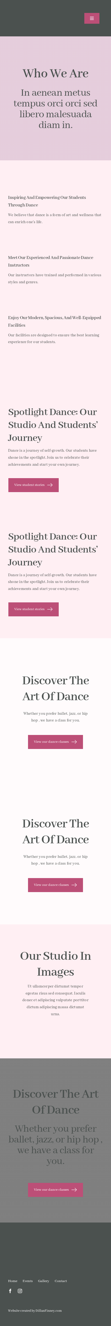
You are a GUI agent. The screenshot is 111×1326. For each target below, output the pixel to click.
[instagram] (20, 1291)
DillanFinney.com (49, 1311)
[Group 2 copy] (31, 7)
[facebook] (10, 1291)
